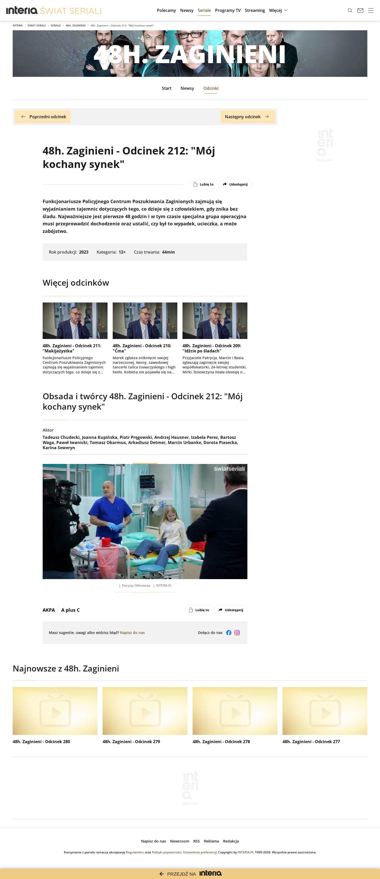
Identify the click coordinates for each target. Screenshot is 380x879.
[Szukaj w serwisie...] (350, 10)
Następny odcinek (243, 117)
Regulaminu (135, 852)
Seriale (56, 25)
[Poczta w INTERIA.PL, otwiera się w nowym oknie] (360, 10)
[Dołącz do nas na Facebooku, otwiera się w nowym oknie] (229, 632)
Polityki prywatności (166, 852)
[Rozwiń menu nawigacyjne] (371, 10)
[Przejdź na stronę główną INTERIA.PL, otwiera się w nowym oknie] (22, 10)
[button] (279, 10)
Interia (18, 25)
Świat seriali (37, 25)
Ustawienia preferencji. (200, 852)
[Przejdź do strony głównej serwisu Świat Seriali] (70, 10)
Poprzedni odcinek (47, 117)
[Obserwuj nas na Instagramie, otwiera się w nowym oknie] (237, 632)
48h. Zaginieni (76, 25)
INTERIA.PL (246, 852)
